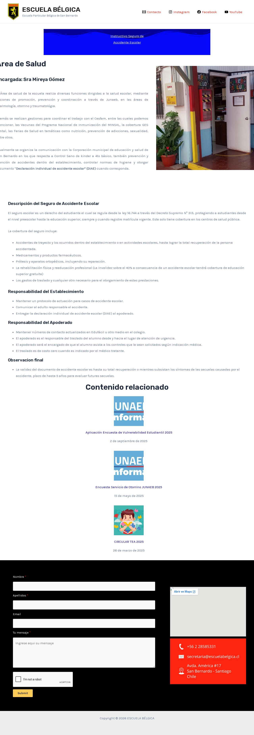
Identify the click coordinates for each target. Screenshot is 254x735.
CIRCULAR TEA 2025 (129, 542)
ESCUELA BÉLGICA (51, 9)
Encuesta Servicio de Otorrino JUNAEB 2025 (128, 487)
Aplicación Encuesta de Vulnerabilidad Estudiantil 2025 (129, 432)
